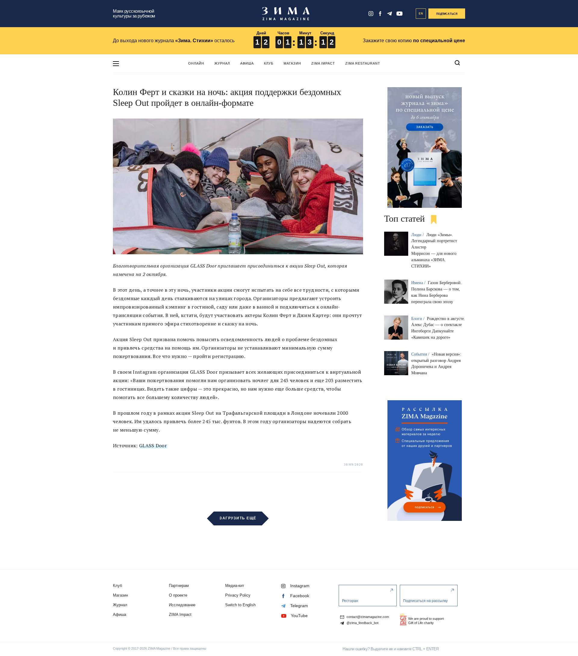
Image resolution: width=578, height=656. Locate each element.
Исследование (182, 605)
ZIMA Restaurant (362, 63)
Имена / (419, 282)
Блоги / (418, 318)
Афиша (247, 63)
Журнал (222, 63)
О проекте (178, 595)
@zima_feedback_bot (362, 623)
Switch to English (240, 605)
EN (421, 13)
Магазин (292, 63)
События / (420, 354)
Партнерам (179, 585)
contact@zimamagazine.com (367, 617)
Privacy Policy (237, 595)
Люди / (418, 235)
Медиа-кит (234, 585)
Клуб (268, 63)
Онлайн (196, 63)
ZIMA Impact (323, 63)
